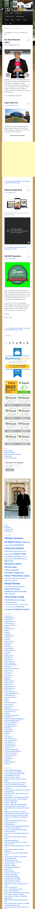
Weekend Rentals (22, 609)
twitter (13, 343)
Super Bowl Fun (11, 102)
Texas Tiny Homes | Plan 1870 (12, 880)
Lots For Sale (24, 556)
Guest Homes (24, 551)
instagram (20, 343)
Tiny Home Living (9, 182)
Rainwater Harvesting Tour (11, 840)
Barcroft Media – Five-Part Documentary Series (17, 797)
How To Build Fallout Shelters (12, 867)
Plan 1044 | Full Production (12, 876)
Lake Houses (9, 556)
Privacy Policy (8, 456)
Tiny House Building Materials (11, 604)
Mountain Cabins (13, 563)
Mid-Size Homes (13, 558)
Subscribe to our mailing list (14, 462)
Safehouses (8, 708)
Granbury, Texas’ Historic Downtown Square (16, 815)
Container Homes (9, 641)
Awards (6, 630)
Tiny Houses (19, 607)
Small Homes (12, 583)
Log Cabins (17, 556)
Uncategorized (10, 609)
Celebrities (7, 634)
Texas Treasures (26, 181)
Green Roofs (17, 551)
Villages (7, 19)
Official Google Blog (13, 190)
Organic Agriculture (12, 570)
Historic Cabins (9, 554)
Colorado (11, 545)
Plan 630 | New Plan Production (13, 862)
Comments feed (9, 529)
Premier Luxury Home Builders (13, 454)
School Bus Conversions (11, 578)
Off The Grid (10, 567)
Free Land (7, 652)
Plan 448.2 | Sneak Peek (11, 874)
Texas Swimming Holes (11, 740)
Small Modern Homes (11, 591)
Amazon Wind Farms (10, 625)
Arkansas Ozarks (9, 628)
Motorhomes (9, 561)
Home (6, 13)
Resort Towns (11, 575)
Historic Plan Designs (10, 664)
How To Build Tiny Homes (11, 668)
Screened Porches (23, 578)
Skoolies (7, 713)
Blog (10, 23)
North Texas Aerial (9, 871)
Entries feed (8, 527)
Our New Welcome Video (11, 860)
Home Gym (7, 666)
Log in (6, 525)
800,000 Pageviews (13, 256)
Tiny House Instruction (10, 606)
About (11, 13)
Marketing (11, 95)
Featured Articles (22, 247)
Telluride (7, 733)
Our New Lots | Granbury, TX (12, 873)
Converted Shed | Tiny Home (12, 775)
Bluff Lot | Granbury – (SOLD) (12, 777)
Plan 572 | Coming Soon (11, 887)
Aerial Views (8, 619)
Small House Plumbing (11, 722)
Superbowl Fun (18, 181)
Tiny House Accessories (11, 602)
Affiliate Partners (13, 247)
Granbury (7, 654)
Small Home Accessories (11, 580)
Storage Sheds (8, 729)
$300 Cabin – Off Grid (10, 865)
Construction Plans (9, 16)
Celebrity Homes (9, 636)
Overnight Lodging (12, 572)
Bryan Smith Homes (10, 452)
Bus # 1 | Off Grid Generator (12, 891)
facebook (6, 343)
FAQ (6, 23)
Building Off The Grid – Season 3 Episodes (16, 799)
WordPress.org (8, 531)
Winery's (7, 764)
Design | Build (18, 13)
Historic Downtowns (10, 663)
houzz (27, 343)
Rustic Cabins (24, 575)
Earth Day (7, 645)
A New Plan (26, 542)
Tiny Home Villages (19, 600)
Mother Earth (8, 869)
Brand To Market (9, 451)
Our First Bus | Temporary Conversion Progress (17, 892)
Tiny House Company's (23, 604)
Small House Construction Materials (15, 586)
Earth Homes (19, 545)
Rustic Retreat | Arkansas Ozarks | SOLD (15, 783)
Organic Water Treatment (11, 693)
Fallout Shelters (9, 648)
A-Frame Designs (9, 618)
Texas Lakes (22, 591)
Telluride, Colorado (10, 864)
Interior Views (20, 553)
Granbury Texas (9, 551)
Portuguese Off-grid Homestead (13, 770)
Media (12, 19)
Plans (22, 573)
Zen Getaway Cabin (10, 824)
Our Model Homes (9, 695)
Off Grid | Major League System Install (15, 773)
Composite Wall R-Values (11, 801)
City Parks (7, 637)
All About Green (13, 541)
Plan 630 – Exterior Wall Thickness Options (16, 804)
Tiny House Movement (10, 858)
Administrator (16, 32)
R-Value (6, 701)
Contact (25, 19)
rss (24, 343)
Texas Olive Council (10, 738)
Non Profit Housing (10, 688)
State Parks (7, 728)
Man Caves (7, 677)
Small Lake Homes (12, 589)
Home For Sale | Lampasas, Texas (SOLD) (15, 856)
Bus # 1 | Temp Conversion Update (14, 889)
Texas (6, 735)
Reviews (18, 19)
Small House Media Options (12, 720)
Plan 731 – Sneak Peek (10, 802)
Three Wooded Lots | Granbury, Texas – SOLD (17, 813)
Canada (6, 545)
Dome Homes (8, 643)
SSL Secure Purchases (11, 458)
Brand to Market (14, 303)
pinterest (9, 343)
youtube (17, 343)
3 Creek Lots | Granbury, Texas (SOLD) (15, 784)
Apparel (7, 627)
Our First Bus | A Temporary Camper (14, 894)
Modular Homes (22, 558)
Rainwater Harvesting (10, 702)
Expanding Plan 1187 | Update (12, 878)
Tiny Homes (9, 600)
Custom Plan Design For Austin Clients (15, 806)
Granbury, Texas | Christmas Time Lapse (15, 811)
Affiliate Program (20, 16)
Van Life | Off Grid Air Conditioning (14, 772)
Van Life (7, 760)
